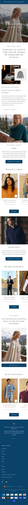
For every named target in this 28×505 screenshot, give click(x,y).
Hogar (3, 456)
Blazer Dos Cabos (9, 297)
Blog (3, 461)
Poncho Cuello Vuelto (9, 200)
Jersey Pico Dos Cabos (9, 405)
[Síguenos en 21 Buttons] (6, 482)
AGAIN (3, 459)
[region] (14, 429)
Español (20, 486)
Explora (14, 211)
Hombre (3, 454)
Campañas (4, 448)
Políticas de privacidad (7, 477)
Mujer (3, 451)
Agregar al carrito (10, 109)
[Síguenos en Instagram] (2, 482)
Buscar (3, 469)
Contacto (4, 472)
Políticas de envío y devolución (9, 474)
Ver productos (14, 365)
